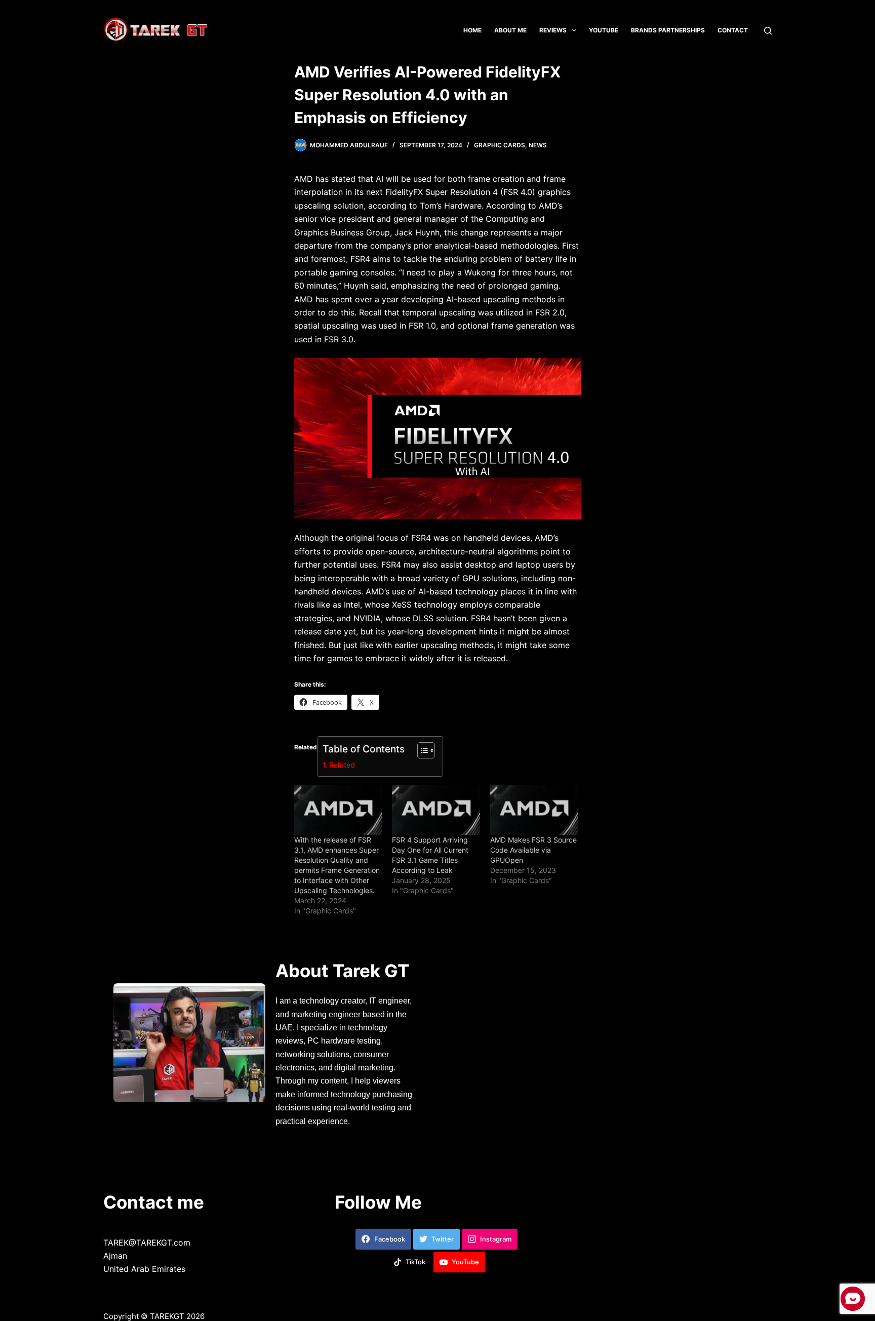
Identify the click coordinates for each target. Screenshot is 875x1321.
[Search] (768, 30)
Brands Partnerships (668, 30)
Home (472, 30)
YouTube (603, 30)
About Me (510, 30)
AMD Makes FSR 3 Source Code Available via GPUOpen (533, 849)
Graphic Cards (499, 145)
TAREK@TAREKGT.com (146, 1242)
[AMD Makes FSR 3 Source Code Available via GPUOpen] (534, 810)
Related (342, 764)
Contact (733, 30)
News (538, 145)
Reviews (553, 30)
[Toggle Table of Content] (421, 750)
